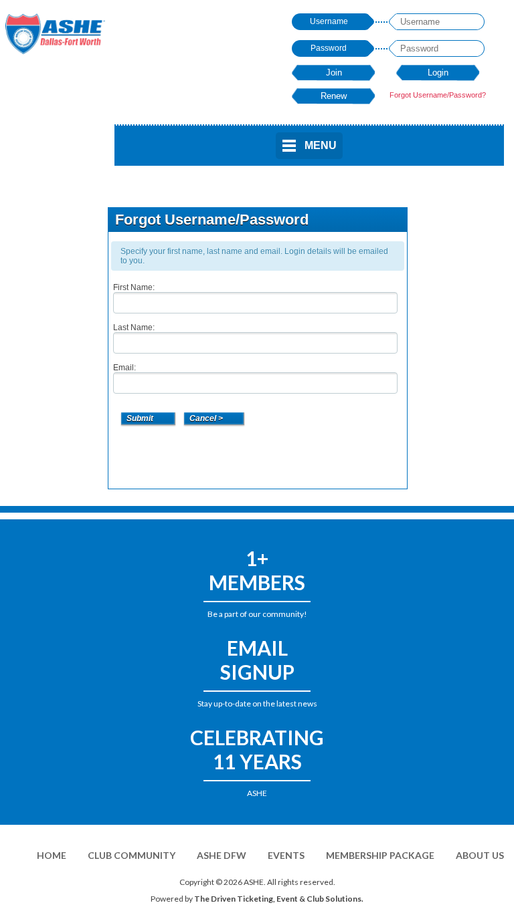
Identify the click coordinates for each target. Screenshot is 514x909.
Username (329, 21)
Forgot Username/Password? (438, 95)
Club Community (131, 855)
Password (329, 48)
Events (286, 855)
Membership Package (380, 855)
